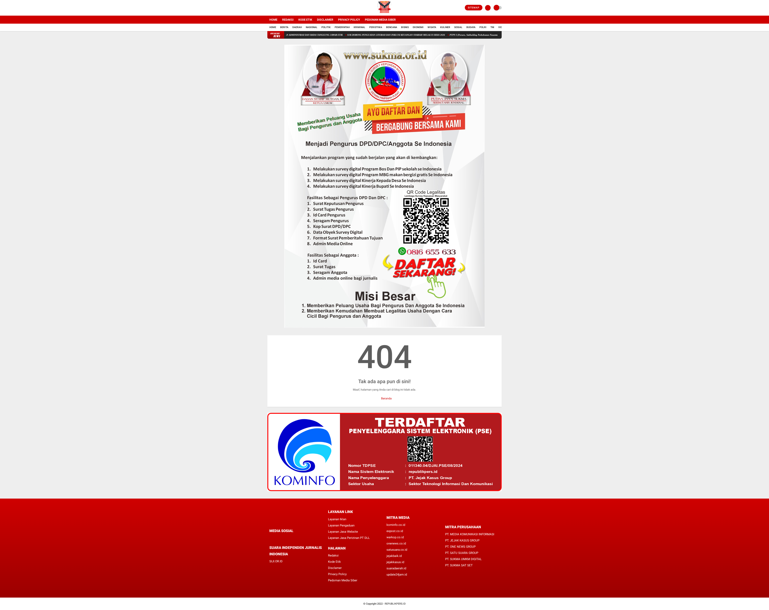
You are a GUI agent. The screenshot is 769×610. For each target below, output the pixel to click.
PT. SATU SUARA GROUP (461, 553)
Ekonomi (418, 27)
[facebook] (268, 8)
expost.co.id (395, 531)
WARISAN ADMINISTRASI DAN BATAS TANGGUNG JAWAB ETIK (289, 35)
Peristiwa (375, 27)
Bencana (391, 27)
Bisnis (405, 27)
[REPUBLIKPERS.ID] (384, 13)
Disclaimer (325, 19)
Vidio (501, 27)
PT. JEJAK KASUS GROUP (462, 540)
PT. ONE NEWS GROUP (460, 546)
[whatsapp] (281, 538)
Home (273, 19)
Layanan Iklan (337, 519)
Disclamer (335, 568)
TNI (492, 27)
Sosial (458, 27)
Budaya (470, 27)
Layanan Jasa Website (343, 531)
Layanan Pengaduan (341, 525)
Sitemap (473, 7)
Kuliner (445, 27)
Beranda (386, 398)
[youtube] (285, 8)
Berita (284, 27)
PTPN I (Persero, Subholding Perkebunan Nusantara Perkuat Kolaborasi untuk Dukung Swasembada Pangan (480, 35)
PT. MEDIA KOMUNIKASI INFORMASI (469, 534)
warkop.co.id (395, 537)
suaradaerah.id (396, 568)
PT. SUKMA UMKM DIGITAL (463, 559)
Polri (482, 27)
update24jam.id (397, 574)
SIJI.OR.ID (276, 561)
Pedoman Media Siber (380, 19)
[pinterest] (287, 538)
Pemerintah (342, 27)
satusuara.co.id (397, 549)
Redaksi (288, 19)
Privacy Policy (349, 19)
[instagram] (279, 8)
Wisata (432, 27)
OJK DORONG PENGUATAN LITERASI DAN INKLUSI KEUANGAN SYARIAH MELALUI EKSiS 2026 (374, 35)
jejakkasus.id (395, 562)
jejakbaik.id (394, 556)
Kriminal (359, 27)
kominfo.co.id (396, 525)
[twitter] (274, 8)
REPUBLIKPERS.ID (395, 603)
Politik (326, 27)
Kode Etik (305, 19)
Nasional (311, 27)
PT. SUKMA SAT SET (459, 565)
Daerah (297, 27)
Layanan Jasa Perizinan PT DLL (349, 538)
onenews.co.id (396, 543)
